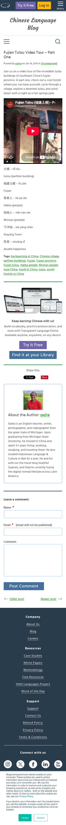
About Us (33, 624)
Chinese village (49, 256)
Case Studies (33, 655)
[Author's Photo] (33, 400)
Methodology (33, 669)
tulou (42, 269)
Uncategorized (49, 63)
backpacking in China (24, 256)
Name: (9, 507)
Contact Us (33, 715)
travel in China (28, 269)
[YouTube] (58, 764)
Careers (33, 638)
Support (33, 708)
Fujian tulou (11, 265)
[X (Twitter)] (20, 764)
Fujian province (46, 260)
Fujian (31, 260)
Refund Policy (33, 722)
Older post (17, 599)
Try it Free (25, 5)
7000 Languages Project (33, 684)
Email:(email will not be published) (28, 525)
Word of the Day (33, 691)
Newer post (48, 599)
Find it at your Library (33, 355)
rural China (10, 269)
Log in (44, 5)
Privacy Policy (26, 796)
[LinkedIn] (45, 764)
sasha (18, 63)
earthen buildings (15, 260)
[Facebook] (33, 764)
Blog (33, 631)
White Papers (33, 662)
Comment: (10, 541)
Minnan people (48, 265)
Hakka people (28, 265)
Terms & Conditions (33, 737)
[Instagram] (8, 764)
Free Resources (33, 677)
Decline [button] (41, 817)
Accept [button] (25, 817)
